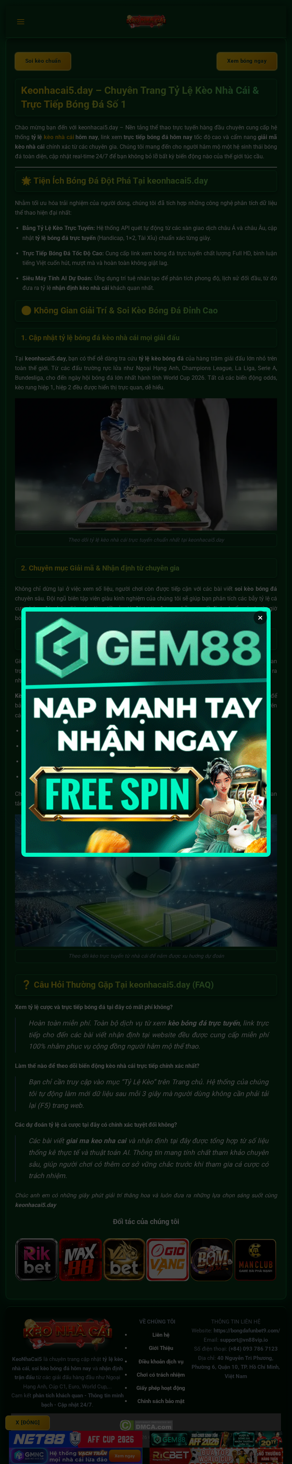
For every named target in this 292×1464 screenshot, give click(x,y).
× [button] (260, 617)
